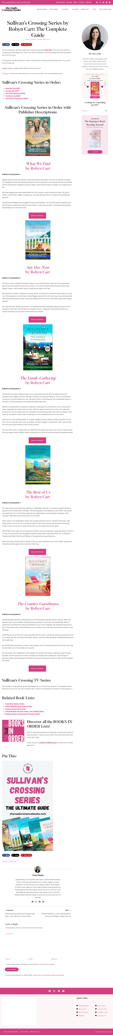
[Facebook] (97, 2)
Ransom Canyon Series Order (15, 709)
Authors (75, 9)
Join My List (102, 1015)
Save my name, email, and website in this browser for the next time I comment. (31, 964)
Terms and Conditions (10, 1031)
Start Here (101, 1006)
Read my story (98, 69)
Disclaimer (24, 1031)
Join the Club (102, 1009)
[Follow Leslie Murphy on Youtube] (39, 901)
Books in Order (31, 39)
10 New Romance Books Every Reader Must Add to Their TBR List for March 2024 (20, 913)
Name (8, 959)
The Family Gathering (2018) (15, 93)
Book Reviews (84, 1012)
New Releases (42, 9)
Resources (88, 2)
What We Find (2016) (12, 88)
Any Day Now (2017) (12, 91)
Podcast (75, 2)
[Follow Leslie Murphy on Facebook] (32, 901)
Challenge (69, 2)
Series (5, 861)
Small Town (13, 861)
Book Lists (82, 1009)
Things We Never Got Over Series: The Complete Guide (24, 711)
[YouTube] (106, 2)
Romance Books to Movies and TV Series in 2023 (22, 714)
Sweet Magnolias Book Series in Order (18, 706)
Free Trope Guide (105, 9)
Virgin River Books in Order (14, 704)
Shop (94, 9)
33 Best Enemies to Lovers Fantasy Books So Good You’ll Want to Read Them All (56, 913)
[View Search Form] (94, 2)
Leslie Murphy (38, 875)
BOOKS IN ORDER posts (48, 743)
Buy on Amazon (37, 215)
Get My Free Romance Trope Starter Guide (16, 2)
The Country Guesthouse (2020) (16, 98)
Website (54, 959)
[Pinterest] (103, 2)
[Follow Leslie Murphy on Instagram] (36, 901)
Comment (10, 934)
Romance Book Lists (43, 39)
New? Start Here (60, 2)
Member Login (103, 1012)
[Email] (109, 2)
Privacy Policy (35, 1031)
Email (30, 959)
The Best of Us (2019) (12, 96)
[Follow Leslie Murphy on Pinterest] (43, 901)
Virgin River (48, 50)
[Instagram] (100, 2)
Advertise (81, 2)
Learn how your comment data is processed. (48, 975)
